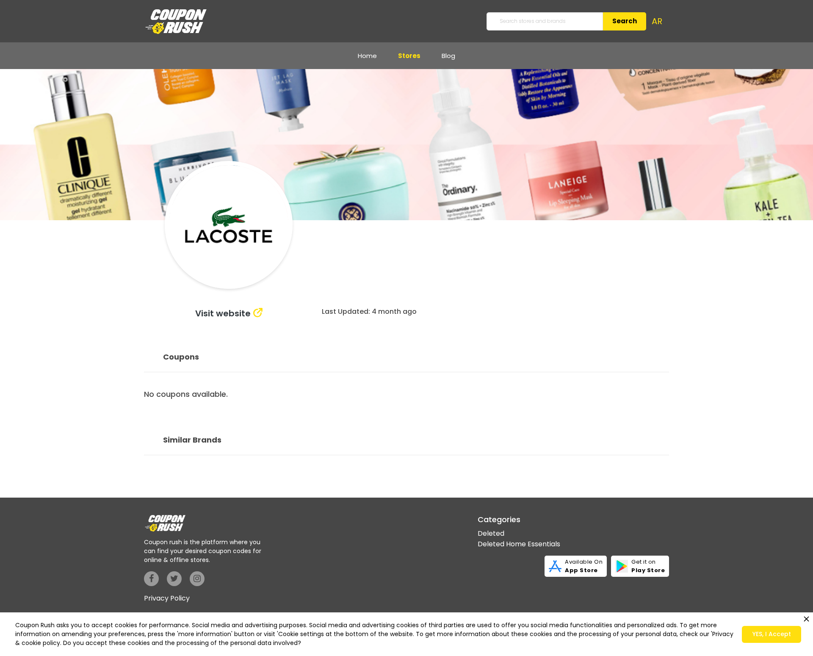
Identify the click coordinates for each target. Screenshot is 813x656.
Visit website (223, 313)
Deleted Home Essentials (519, 544)
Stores (409, 55)
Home (367, 55)
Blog (448, 55)
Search (624, 21)
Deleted (491, 533)
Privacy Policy (167, 598)
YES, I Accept (771, 634)
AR (657, 21)
